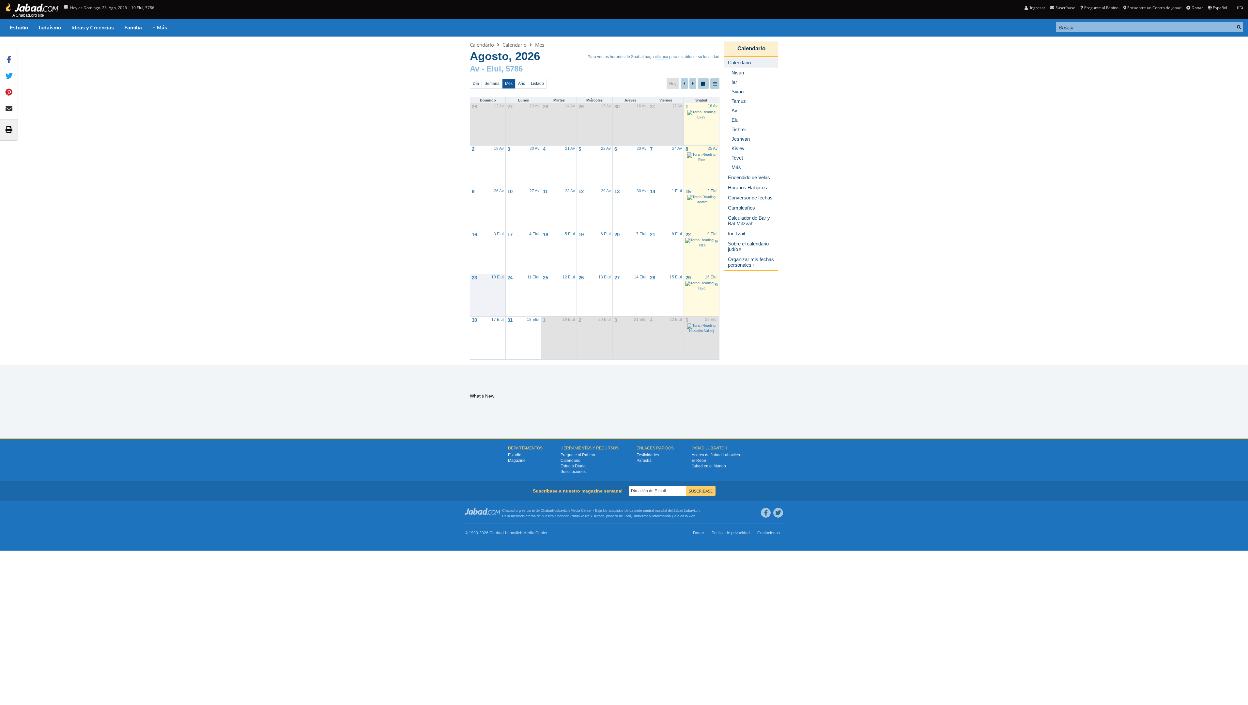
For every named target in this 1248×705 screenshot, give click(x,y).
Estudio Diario (573, 466)
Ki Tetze (707, 243)
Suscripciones (573, 471)
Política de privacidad (731, 533)
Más (736, 167)
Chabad (547, 510)
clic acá (661, 57)
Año (521, 83)
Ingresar (1037, 7)
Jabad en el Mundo (709, 466)
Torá (627, 516)
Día (476, 83)
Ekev (701, 117)
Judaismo (640, 516)
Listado (537, 83)
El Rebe (699, 460)
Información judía (666, 516)
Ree (701, 160)
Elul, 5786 (504, 68)
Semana (492, 83)
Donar (1197, 7)
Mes (539, 44)
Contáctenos (768, 533)
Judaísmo (50, 27)
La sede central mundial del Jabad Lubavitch (664, 510)
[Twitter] (778, 513)
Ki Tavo (708, 286)
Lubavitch (562, 510)
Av (474, 68)
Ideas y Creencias (92, 27)
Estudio (19, 27)
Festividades (648, 455)
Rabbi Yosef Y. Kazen (587, 516)
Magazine (517, 460)
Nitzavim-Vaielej (701, 331)
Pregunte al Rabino (1101, 7)
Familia (133, 27)
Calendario (482, 44)
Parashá (644, 460)
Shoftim (701, 202)
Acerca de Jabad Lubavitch (716, 455)
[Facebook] (766, 513)
